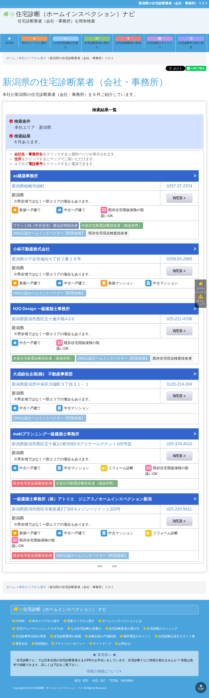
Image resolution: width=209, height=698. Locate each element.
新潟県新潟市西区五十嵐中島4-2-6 (43, 319)
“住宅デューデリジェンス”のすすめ (39, 628)
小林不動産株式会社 (31, 249)
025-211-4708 (179, 319)
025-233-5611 (179, 509)
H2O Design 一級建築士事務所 (41, 309)
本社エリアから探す (34, 42)
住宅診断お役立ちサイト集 (176, 636)
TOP (201, 689)
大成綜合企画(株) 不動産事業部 (43, 374)
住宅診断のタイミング (159, 45)
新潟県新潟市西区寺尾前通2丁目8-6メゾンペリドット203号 (66, 509)
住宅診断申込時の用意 (191, 45)
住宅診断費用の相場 (128, 42)
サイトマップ (200, 303)
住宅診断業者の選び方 (97, 45)
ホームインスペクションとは (121, 621)
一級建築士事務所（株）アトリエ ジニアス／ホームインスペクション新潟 (82, 499)
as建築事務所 (25, 176)
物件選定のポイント (137, 636)
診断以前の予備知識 (102, 636)
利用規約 (40, 643)
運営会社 (21, 643)
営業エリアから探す (80, 621)
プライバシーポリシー (69, 643)
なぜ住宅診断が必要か (65, 45)
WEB (178, 198)
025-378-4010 (179, 444)
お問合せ (124, 643)
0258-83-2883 (179, 259)
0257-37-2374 (179, 186)
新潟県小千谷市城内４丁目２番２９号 (46, 259)
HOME (20, 621)
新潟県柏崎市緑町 (28, 186)
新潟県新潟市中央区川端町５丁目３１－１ (50, 384)
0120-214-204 (179, 384)
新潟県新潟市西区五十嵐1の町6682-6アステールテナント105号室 (72, 444)
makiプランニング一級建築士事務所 (46, 434)
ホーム (200, 288)
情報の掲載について (103, 671)
